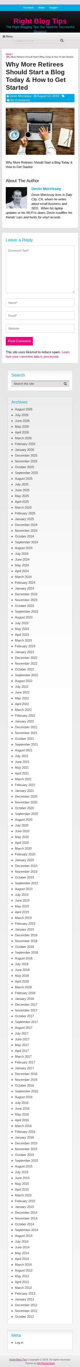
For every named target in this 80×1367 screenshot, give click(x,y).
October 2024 (24, 536)
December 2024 (26, 525)
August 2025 (23, 478)
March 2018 (23, 987)
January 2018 (24, 999)
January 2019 (24, 929)
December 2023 (26, 594)
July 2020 (21, 825)
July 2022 (21, 686)
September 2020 (26, 814)
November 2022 (26, 663)
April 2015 (22, 1189)
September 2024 (26, 542)
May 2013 (22, 1276)
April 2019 (22, 912)
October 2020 (24, 808)
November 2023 (26, 600)
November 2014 (26, 1218)
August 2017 (23, 1027)
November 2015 (26, 1149)
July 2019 (21, 894)
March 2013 (23, 1288)
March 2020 (23, 848)
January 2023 (24, 652)
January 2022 (24, 721)
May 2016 (22, 1114)
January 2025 (24, 519)
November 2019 (26, 871)
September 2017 (26, 1022)
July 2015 (21, 1172)
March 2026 (23, 438)
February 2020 (25, 854)
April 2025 (22, 501)
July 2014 (21, 1241)
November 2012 (26, 1311)
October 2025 (24, 467)
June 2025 (22, 490)
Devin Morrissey (20, 96)
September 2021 (26, 744)
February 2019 (25, 923)
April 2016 (22, 1120)
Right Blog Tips (40, 21)
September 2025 (26, 473)
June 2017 (22, 1039)
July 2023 (21, 623)
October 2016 (24, 1085)
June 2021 (22, 762)
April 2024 (22, 571)
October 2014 (24, 1224)
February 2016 (25, 1131)
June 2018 (22, 970)
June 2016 (22, 1108)
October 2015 (24, 1155)
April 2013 (22, 1282)
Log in (19, 1342)
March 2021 (23, 779)
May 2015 (22, 1183)
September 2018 (26, 952)
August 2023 (23, 617)
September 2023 (26, 611)
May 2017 (22, 1045)
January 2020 (24, 860)
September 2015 (26, 1160)
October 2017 (24, 1016)
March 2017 (23, 1056)
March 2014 (23, 1264)
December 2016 (26, 1074)
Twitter (41, 8)
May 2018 (22, 975)
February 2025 (25, 513)
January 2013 (24, 1299)
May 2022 (22, 698)
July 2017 (21, 1033)
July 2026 (21, 415)
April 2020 (22, 842)
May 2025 (22, 496)
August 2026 (23, 409)
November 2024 (26, 530)
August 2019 (23, 889)
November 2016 (26, 1079)
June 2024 (22, 559)
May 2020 (22, 837)
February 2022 (25, 715)
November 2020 (26, 802)
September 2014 (26, 1230)
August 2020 (23, 819)
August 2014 (23, 1235)
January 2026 (24, 449)
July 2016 (21, 1103)
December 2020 (26, 796)
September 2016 (26, 1091)
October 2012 (24, 1316)
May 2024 (22, 565)
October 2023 (24, 606)
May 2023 (22, 629)
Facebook (28, 8)
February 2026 (25, 444)
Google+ (53, 8)
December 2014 (26, 1212)
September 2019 (26, 883)
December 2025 (26, 455)
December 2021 (26, 727)
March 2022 (23, 710)
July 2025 (21, 484)
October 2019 (24, 877)
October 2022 (24, 669)
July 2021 (21, 756)
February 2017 (25, 1062)
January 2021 (24, 790)
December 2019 (26, 866)
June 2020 (22, 831)
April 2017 (22, 1051)
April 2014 (22, 1259)
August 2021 (23, 750)
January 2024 (24, 588)
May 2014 (22, 1253)
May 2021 (22, 767)
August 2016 (23, 1097)
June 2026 (22, 421)
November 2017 (26, 1010)
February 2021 (25, 785)
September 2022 (26, 675)
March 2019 (23, 918)
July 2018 (21, 964)
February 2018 (25, 993)
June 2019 (22, 900)
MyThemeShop (46, 1363)
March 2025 (23, 507)
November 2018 (26, 941)
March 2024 (23, 577)
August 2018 (23, 958)
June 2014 (22, 1247)
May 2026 (22, 426)
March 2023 (23, 640)
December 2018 (26, 935)
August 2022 (23, 681)
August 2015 (23, 1166)
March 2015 (23, 1195)
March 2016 (23, 1126)
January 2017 (24, 1068)
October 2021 (24, 738)
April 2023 (22, 634)
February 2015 (25, 1201)
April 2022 (22, 704)
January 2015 (24, 1207)
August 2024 (23, 548)
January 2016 (24, 1137)
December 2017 (26, 1004)
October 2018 (24, 947)
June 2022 (22, 692)
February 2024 (25, 582)
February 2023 (25, 646)
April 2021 (22, 773)
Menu (9, 36)
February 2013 (25, 1293)
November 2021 (26, 733)
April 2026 (22, 432)
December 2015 (26, 1143)
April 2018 (22, 981)
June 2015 (22, 1178)
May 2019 (22, 906)
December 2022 (26, 658)
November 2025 (26, 461)
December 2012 (26, 1305)
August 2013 (23, 1270)
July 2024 (21, 553)
